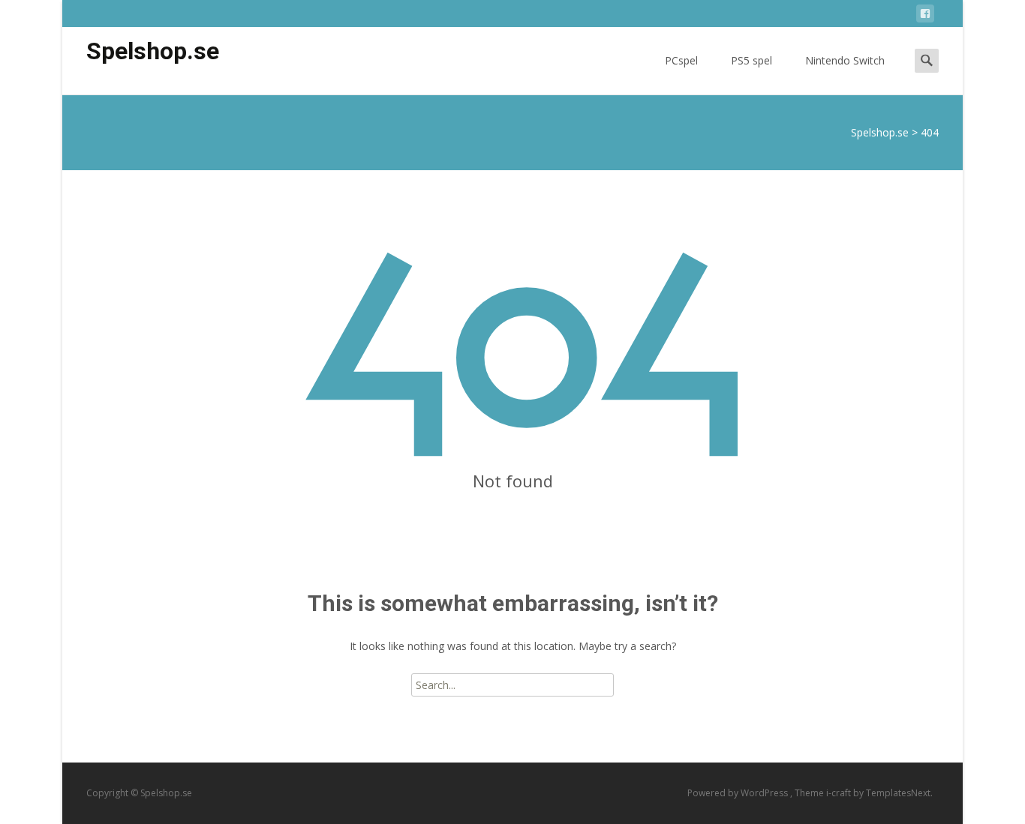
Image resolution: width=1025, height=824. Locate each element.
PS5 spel (751, 60)
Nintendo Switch (845, 60)
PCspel (681, 60)
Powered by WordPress (738, 793)
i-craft (839, 793)
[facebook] (925, 16)
